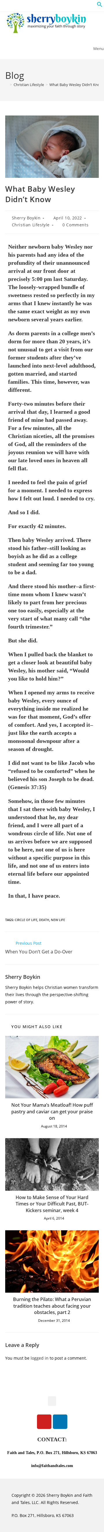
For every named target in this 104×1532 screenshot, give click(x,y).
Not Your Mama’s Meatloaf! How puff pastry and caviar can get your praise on (52, 1111)
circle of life (26, 920)
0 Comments (75, 225)
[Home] (6, 84)
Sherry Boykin (26, 218)
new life (58, 920)
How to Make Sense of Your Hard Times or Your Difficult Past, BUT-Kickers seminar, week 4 (52, 1204)
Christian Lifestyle (31, 225)
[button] (100, 5)
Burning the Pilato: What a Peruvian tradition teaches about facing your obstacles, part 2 (52, 1305)
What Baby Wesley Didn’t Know (76, 84)
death (44, 920)
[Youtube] (44, 1421)
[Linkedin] (60, 1421)
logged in (40, 1358)
